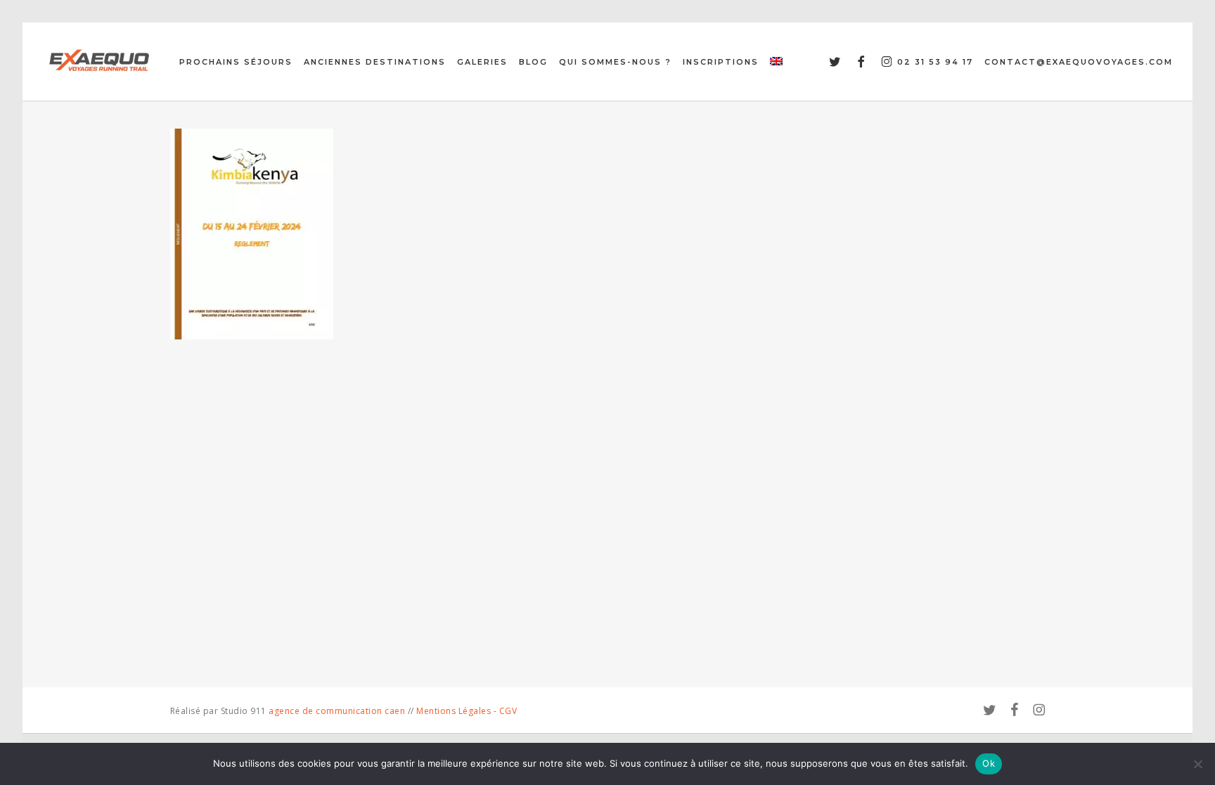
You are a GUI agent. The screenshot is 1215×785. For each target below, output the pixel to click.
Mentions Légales (453, 711)
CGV (508, 711)
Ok (988, 763)
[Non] (1197, 764)
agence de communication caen (337, 711)
